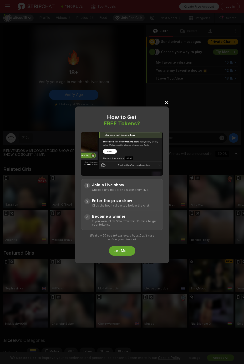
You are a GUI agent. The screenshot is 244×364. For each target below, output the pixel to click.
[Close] (166, 102)
